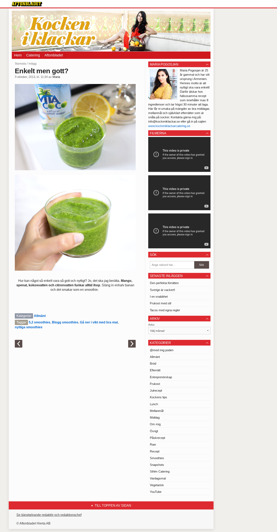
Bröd (153, 363)
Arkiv (151, 324)
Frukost (155, 384)
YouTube (155, 491)
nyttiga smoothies (28, 327)
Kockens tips (158, 397)
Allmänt (40, 316)
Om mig (155, 424)
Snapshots (157, 464)
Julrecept (156, 390)
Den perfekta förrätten (164, 283)
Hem (18, 55)
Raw (153, 444)
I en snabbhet (159, 296)
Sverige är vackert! (162, 290)
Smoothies (157, 458)
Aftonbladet (53, 55)
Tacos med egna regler (165, 310)
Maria (56, 77)
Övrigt (154, 431)
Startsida (20, 63)
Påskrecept (157, 437)
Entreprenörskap (161, 377)
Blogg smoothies (65, 322)
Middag (155, 417)
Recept (154, 451)
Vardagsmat (158, 478)
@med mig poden (161, 350)
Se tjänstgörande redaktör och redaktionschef (49, 515)
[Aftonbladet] (27, 4)
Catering (33, 55)
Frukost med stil (160, 303)
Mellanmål (156, 410)
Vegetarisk (157, 485)
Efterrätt (155, 370)
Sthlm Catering (160, 471)
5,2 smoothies (39, 322)
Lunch (154, 404)
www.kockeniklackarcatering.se (169, 126)
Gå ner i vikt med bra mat (99, 322)
